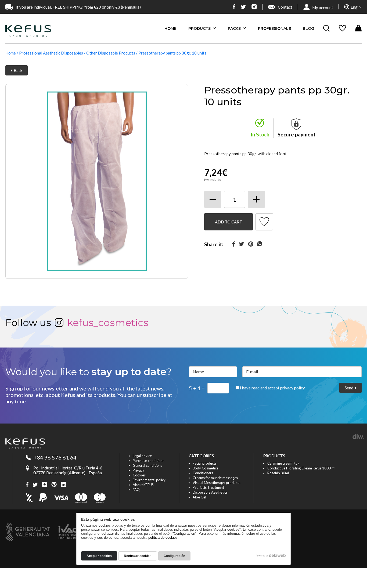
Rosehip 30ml (278, 473)
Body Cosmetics (205, 468)
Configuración (174, 556)
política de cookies (163, 538)
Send (350, 387)
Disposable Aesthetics (210, 492)
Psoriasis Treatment (208, 487)
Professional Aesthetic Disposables (51, 52)
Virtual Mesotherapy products (216, 482)
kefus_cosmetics (107, 322)
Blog (308, 28)
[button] (353, 6)
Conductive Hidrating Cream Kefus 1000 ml (301, 468)
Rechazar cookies (138, 556)
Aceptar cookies (99, 556)
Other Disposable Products (110, 52)
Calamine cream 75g (283, 463)
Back (17, 70)
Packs (235, 28)
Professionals (274, 28)
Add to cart (228, 221)
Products (200, 28)
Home (170, 28)
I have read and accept (272, 387)
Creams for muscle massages (215, 478)
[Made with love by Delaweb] (271, 555)
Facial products (205, 463)
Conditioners (203, 473)
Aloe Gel (199, 497)
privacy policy (292, 387)
